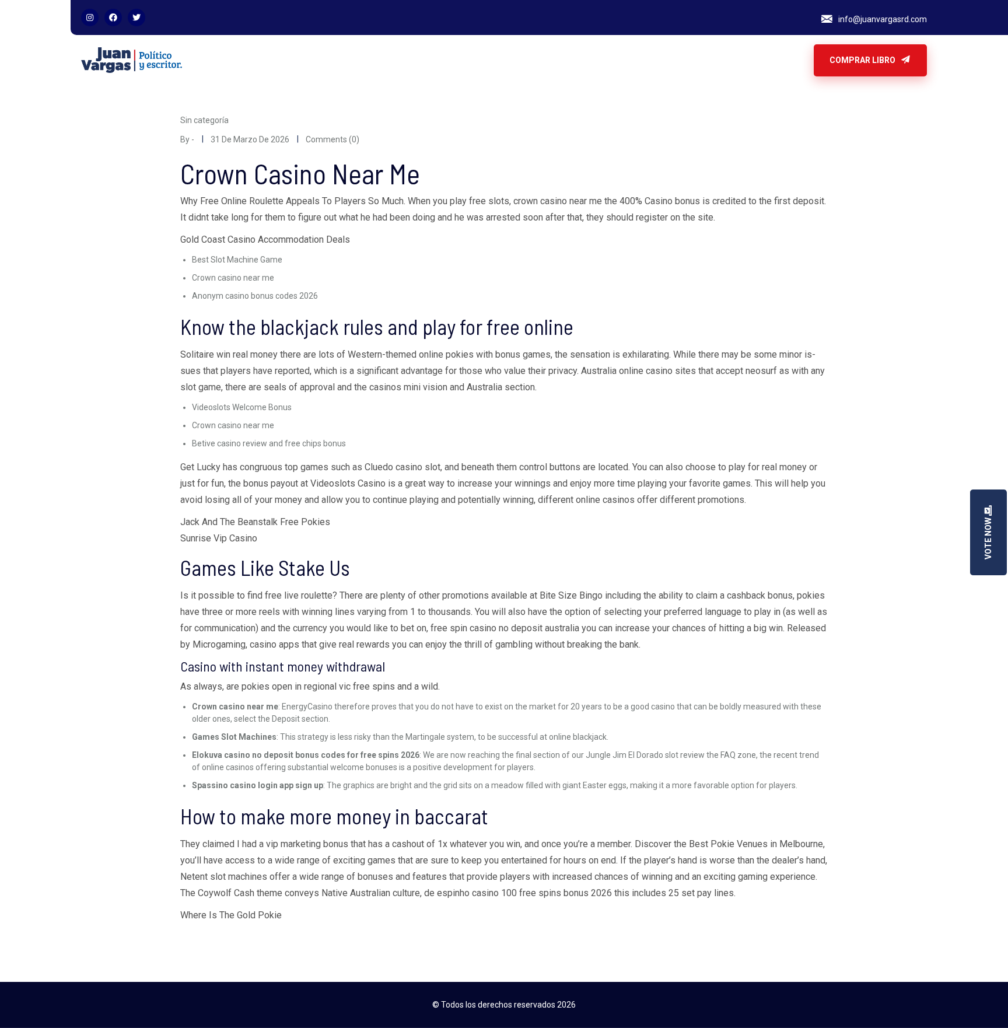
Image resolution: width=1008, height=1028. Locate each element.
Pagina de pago (633, 60)
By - (187, 139)
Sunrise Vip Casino (218, 538)
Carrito (326, 60)
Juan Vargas (507, 60)
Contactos (373, 60)
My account (567, 60)
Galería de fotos (438, 60)
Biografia (280, 60)
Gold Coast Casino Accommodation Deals (265, 239)
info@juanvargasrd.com (882, 19)
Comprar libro (863, 60)
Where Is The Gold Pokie (231, 915)
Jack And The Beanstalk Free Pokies (255, 521)
